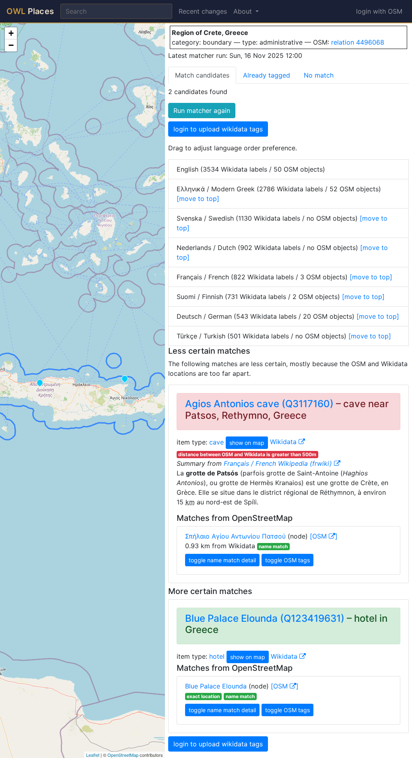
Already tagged (266, 75)
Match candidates (202, 75)
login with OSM (379, 11)
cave (216, 442)
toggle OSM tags (287, 560)
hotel (217, 656)
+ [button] (11, 33)
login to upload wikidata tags (218, 129)
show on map (246, 442)
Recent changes (203, 11)
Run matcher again (201, 111)
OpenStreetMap (122, 755)
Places (30, 11)
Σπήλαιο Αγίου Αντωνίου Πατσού (235, 536)
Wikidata (284, 442)
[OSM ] (324, 536)
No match (319, 75)
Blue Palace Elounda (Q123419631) (264, 618)
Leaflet (92, 755)
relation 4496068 (357, 42)
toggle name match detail (222, 560)
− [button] (11, 45)
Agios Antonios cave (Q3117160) (259, 404)
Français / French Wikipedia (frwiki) (279, 463)
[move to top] (198, 199)
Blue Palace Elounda (216, 686)
